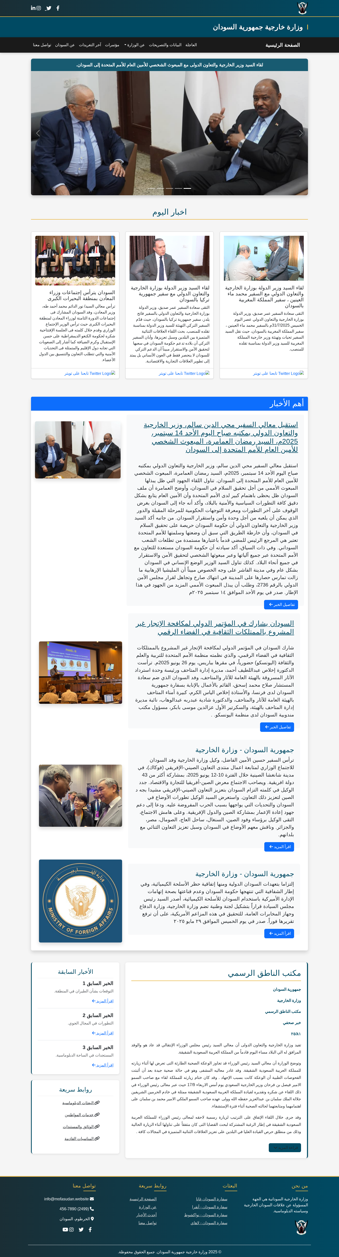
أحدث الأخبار (146, 1215)
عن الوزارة (148, 1207)
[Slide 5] (151, 188)
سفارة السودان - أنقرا (209, 1207)
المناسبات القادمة (80, 1139)
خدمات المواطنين (80, 1115)
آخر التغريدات (90, 45)
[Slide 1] (187, 188)
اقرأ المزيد (282, 847)
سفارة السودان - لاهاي (209, 1223)
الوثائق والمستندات (79, 1127)
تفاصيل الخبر (284, 604)
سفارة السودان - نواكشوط (205, 1215)
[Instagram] (38, 8)
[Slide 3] (169, 188)
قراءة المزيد (287, 1147)
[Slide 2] (178, 188)
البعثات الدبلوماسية (78, 1103)
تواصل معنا (42, 45)
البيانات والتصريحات (165, 45)
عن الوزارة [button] (135, 45)
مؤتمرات (112, 45)
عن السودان (65, 45)
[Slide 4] (160, 188)
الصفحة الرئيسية (283, 45)
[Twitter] (48, 8)
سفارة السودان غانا (211, 1199)
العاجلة (191, 45)
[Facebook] (58, 8)
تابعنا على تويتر (265, 373)
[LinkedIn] (33, 8)
